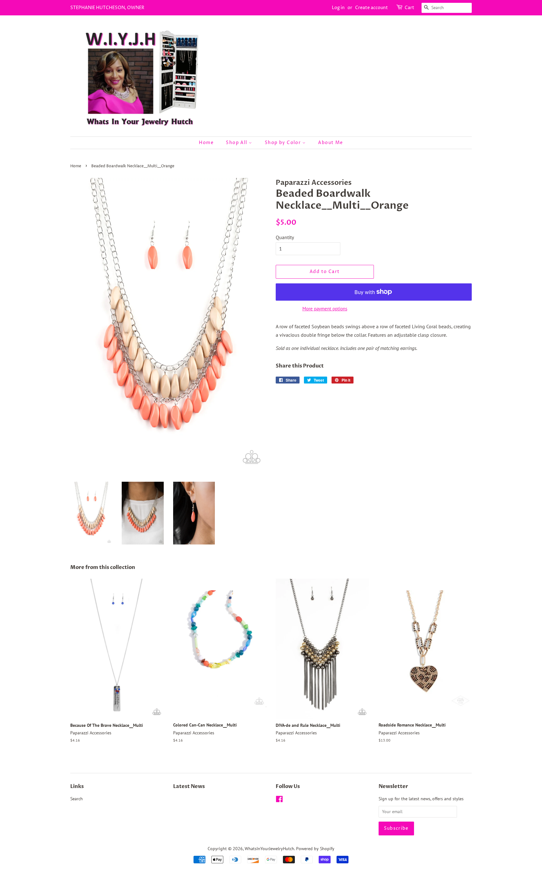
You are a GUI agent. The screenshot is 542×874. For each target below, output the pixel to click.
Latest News (189, 786)
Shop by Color (283, 143)
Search (76, 799)
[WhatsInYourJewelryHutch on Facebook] (279, 800)
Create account (371, 8)
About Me (330, 143)
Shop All (237, 143)
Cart (409, 8)
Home (206, 143)
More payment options (324, 309)
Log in (338, 8)
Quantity (285, 237)
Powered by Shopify (315, 848)
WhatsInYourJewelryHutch (269, 848)
